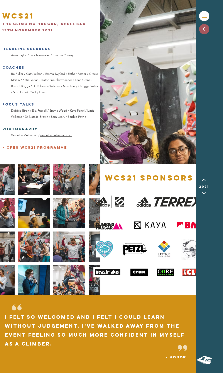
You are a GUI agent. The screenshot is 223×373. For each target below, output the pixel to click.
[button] (204, 16)
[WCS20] (203, 193)
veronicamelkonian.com (56, 135)
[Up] (204, 29)
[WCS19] (203, 180)
